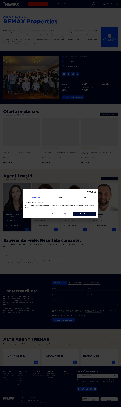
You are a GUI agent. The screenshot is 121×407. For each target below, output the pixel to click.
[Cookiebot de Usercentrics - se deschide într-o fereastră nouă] (88, 192)
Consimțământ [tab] (36, 197)
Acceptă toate (84, 214)
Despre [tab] (85, 197)
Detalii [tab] (60, 197)
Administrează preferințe (59, 214)
